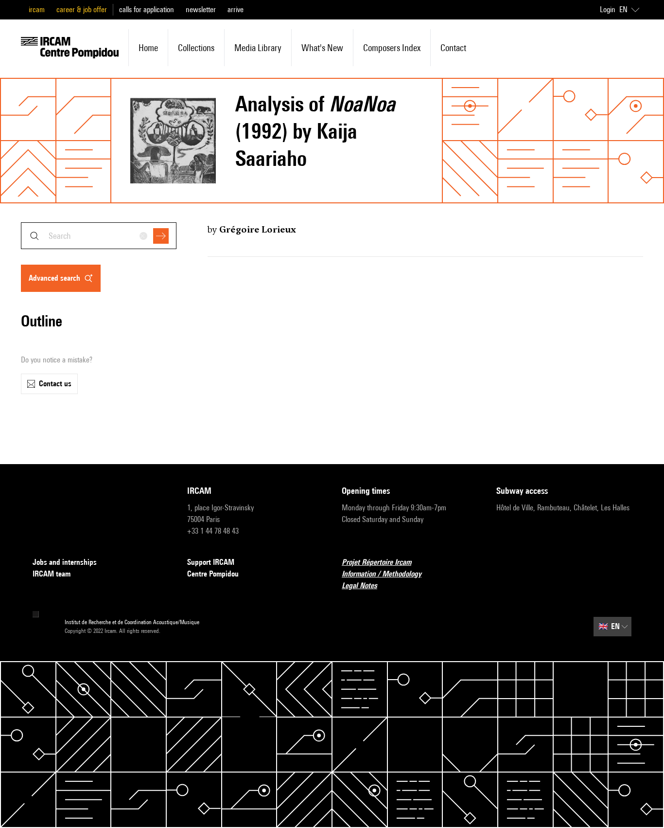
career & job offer (81, 9)
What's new (322, 47)
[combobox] (98, 235)
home (148, 47)
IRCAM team (51, 573)
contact (453, 47)
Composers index (391, 47)
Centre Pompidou (213, 573)
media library (257, 47)
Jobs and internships (65, 562)
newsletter (201, 9)
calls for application (146, 9)
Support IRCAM (210, 562)
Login (607, 9)
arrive (235, 9)
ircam (37, 9)
